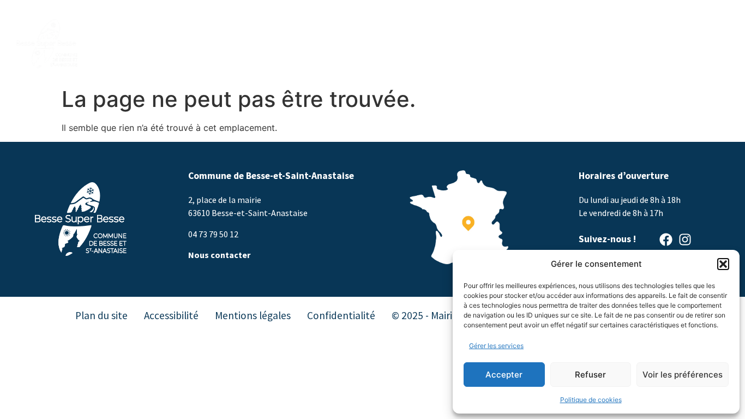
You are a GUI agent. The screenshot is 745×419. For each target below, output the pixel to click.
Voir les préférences (682, 374)
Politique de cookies (591, 400)
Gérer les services (496, 346)
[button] (723, 264)
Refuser (590, 374)
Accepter (503, 374)
